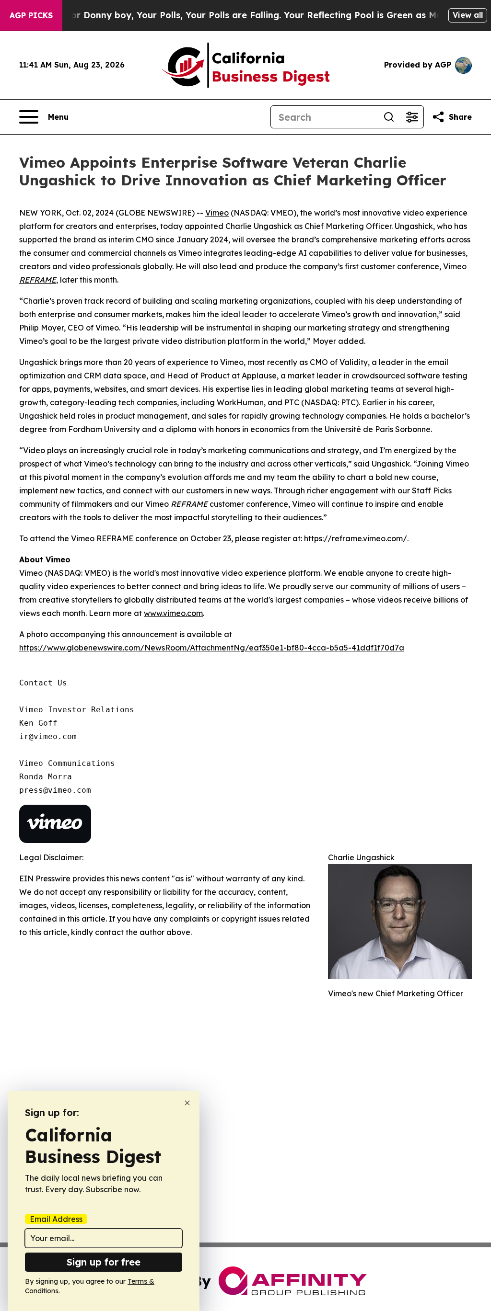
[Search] (388, 117)
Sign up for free (103, 1262)
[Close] (187, 1102)
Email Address (56, 1219)
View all (468, 15)
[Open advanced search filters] (411, 117)
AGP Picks (31, 15)
